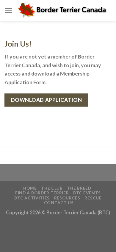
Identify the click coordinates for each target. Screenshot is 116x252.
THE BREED (79, 187)
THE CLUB (51, 187)
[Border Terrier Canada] (62, 10)
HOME (30, 187)
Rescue (92, 197)
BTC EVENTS (87, 192)
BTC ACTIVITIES (32, 197)
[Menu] (8, 11)
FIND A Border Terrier (42, 192)
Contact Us (59, 202)
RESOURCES (67, 197)
